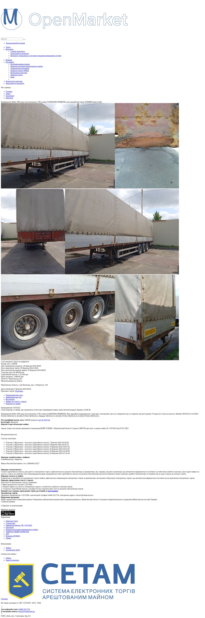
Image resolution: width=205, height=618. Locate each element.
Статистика (10, 523)
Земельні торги (16, 75)
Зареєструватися (12, 560)
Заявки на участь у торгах (16, 401)
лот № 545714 (43, 420)
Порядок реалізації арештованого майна (26, 66)
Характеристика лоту (14, 395)
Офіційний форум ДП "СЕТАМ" (19, 525)
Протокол (19, 391)
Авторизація (11, 43)
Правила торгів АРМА (19, 71)
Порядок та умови (13, 404)
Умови (8, 538)
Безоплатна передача (18, 73)
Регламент (10, 62)
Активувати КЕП (13, 550)
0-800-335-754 (24, 609)
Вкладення (10, 399)
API (7, 534)
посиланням (53, 491)
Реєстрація (20, 43)
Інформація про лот (13, 397)
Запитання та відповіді (19, 54)
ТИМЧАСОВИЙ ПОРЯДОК (17, 532)
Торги (8, 47)
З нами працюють (17, 51)
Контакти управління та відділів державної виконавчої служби (35, 56)
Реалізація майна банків (20, 64)
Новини (9, 60)
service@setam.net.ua (26, 611)
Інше (12, 77)
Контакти (9, 49)
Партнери (10, 527)
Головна (4, 599)
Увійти (8, 548)
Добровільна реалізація (19, 68)
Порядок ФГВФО (13, 536)
